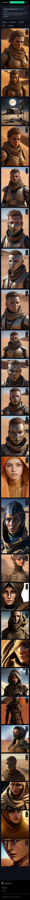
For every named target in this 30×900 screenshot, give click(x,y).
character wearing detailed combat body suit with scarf (14, 578)
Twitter (4, 891)
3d (12, 500)
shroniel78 (7, 159)
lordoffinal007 (8, 860)
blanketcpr (7, 282)
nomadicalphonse (8, 200)
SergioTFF (7, 119)
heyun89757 (7, 62)
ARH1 (6, 491)
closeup (13, 66)
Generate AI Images (18, 2)
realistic (22, 500)
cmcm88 (6, 575)
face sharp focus (22, 693)
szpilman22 (7, 547)
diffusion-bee (14, 556)
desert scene (18, 66)
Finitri (6, 632)
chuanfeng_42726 (8, 449)
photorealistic (17, 500)
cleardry (6, 604)
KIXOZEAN (7, 689)
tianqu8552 (7, 380)
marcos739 (7, 323)
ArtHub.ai (5, 2)
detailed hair (5, 500)
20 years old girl (6, 579)
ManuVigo (7, 351)
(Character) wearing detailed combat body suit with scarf (15, 692)
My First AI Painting (6, 556)
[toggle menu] (27, 2)
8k (9, 500)
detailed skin (24, 66)
